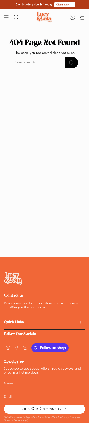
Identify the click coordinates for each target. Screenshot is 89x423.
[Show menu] (6, 17)
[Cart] (82, 17)
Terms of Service (13, 420)
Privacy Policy (68, 417)
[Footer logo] (13, 278)
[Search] (71, 62)
